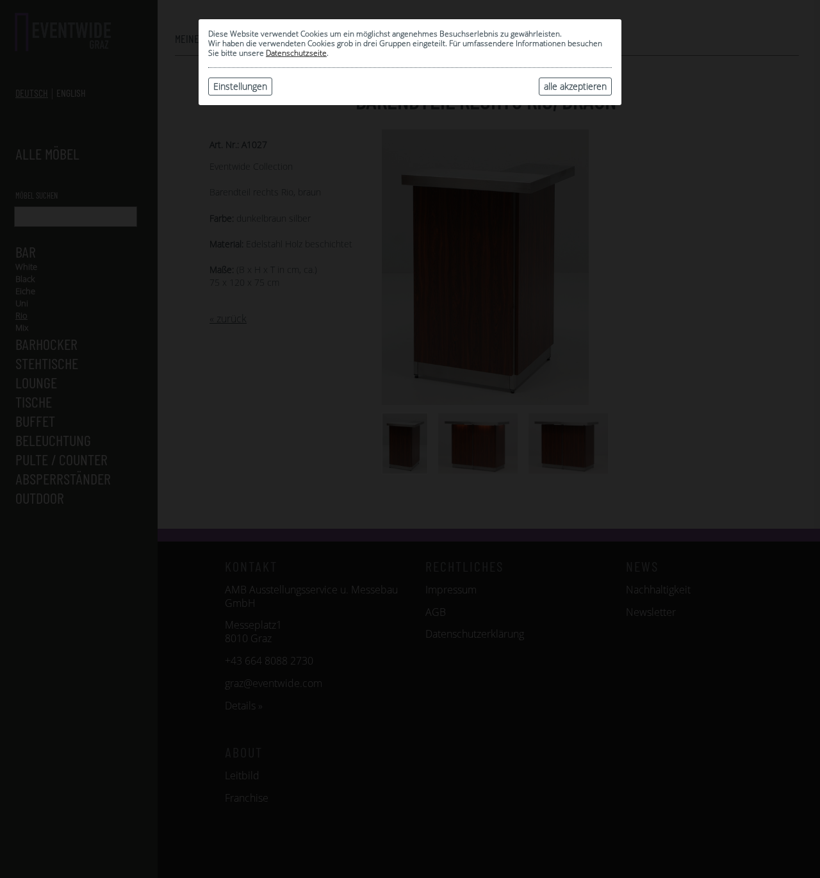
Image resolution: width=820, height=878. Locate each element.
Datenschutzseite (296, 52)
